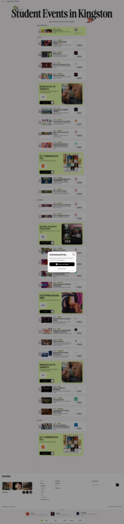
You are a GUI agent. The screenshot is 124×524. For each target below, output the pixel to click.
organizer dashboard (61, 260)
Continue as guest (62, 268)
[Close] (74, 254)
